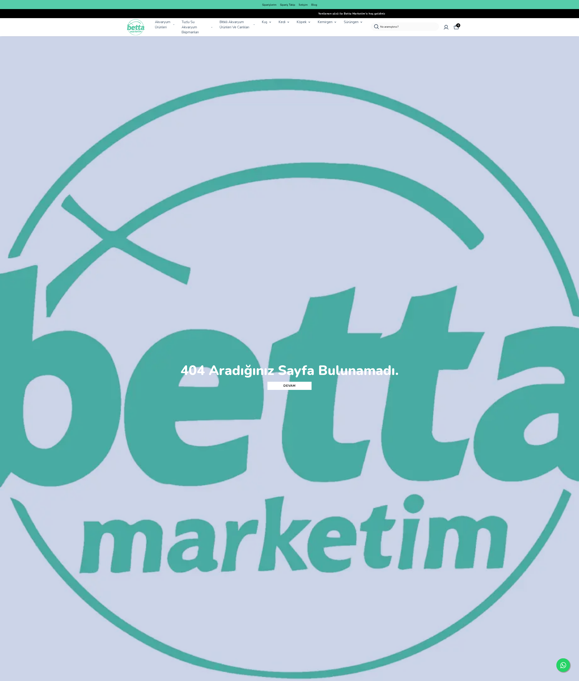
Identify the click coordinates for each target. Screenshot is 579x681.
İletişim (303, 5)
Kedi (282, 22)
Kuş (264, 22)
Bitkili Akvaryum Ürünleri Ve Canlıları (234, 24)
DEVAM (289, 386)
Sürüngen (351, 22)
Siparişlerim (269, 5)
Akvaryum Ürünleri (162, 24)
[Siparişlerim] (446, 27)
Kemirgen (325, 22)
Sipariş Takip (287, 5)
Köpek (301, 22)
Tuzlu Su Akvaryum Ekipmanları (190, 27)
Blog (314, 5)
